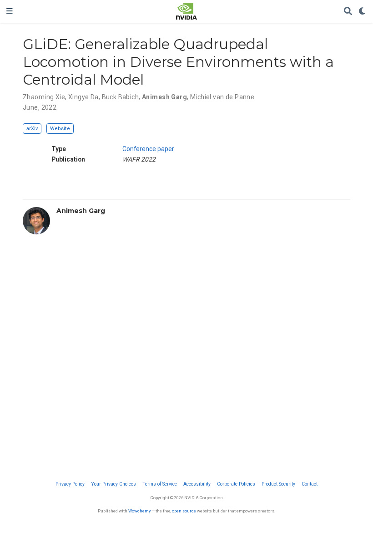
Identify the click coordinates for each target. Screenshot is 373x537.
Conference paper (148, 148)
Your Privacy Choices (113, 484)
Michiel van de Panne (222, 97)
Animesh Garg (164, 97)
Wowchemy (139, 510)
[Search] (348, 11)
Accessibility (197, 484)
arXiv (32, 129)
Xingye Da (83, 97)
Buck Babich (120, 97)
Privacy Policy (70, 484)
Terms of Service (159, 484)
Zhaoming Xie (44, 97)
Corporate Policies (236, 484)
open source (184, 510)
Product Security (278, 484)
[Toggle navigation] (9, 11)
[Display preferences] (362, 11)
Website (60, 129)
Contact (310, 484)
